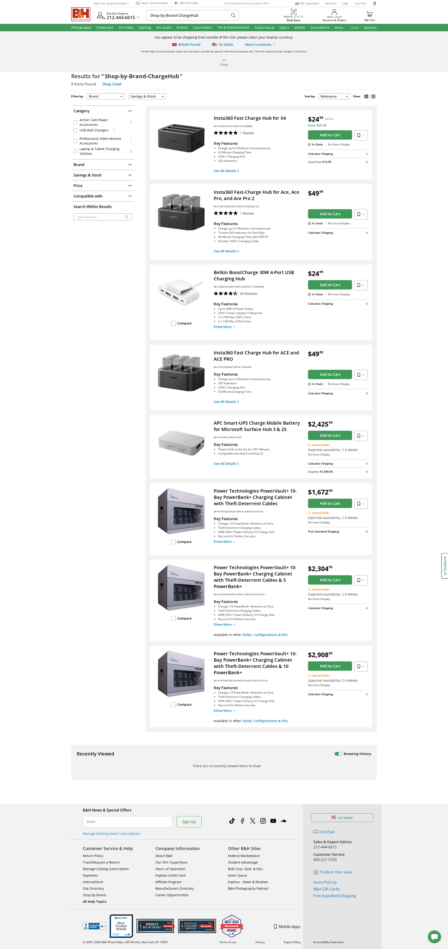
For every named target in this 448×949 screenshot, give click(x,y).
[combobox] (334, 96)
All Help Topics (94, 901)
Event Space (237, 875)
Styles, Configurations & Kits (265, 634)
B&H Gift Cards (326, 889)
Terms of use (227, 942)
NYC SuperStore (309, 3)
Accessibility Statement (328, 942)
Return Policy (93, 856)
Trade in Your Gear (336, 872)
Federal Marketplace (244, 856)
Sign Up (189, 821)
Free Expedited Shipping (334, 895)
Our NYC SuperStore (171, 862)
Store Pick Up (325, 882)
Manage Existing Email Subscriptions (111, 834)
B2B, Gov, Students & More (110, 3)
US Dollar (345, 817)
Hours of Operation (170, 869)
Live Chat (360, 3)
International (93, 882)
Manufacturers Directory (174, 888)
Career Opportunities (172, 895)
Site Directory (93, 888)
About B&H (163, 856)
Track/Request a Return (101, 862)
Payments (90, 875)
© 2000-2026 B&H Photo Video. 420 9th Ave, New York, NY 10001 (125, 942)
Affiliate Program (168, 882)
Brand (93, 96)
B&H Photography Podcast (248, 888)
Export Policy (292, 942)
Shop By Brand (94, 895)
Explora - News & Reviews (248, 882)
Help (345, 3)
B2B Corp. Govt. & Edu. (245, 869)
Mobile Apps (290, 926)
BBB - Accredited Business (94, 926)
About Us (330, 3)
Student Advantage (243, 862)
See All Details (225, 171)
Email (91, 821)
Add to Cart (330, 135)
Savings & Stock (143, 96)
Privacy (260, 942)
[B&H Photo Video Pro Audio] (82, 14)
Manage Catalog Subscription (106, 869)
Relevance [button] (329, 96)
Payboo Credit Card (170, 875)
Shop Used (111, 84)
